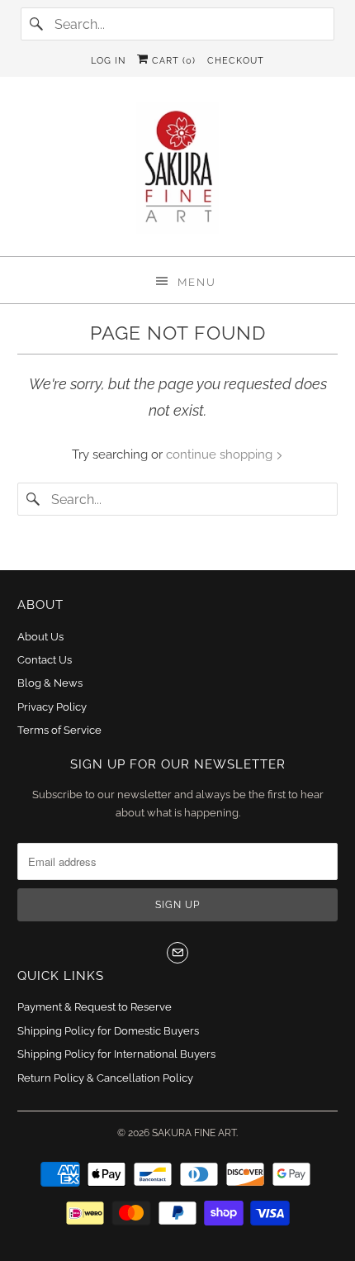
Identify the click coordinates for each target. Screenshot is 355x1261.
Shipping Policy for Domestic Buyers (108, 1031)
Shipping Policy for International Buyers (116, 1054)
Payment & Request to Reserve (94, 1007)
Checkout (235, 60)
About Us (40, 636)
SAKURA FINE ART (194, 1133)
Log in (108, 60)
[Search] (37, 23)
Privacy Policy (52, 707)
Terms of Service (59, 730)
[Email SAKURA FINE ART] (177, 953)
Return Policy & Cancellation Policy (105, 1078)
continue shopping (221, 454)
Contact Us (44, 660)
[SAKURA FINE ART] (177, 173)
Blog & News (50, 683)
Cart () (172, 60)
